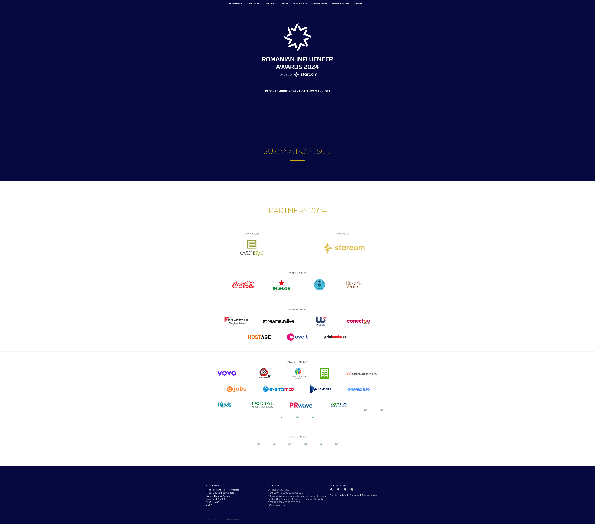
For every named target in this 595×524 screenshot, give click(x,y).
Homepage (235, 3)
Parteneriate (341, 3)
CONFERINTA (320, 3)
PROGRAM (253, 3)
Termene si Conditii (215, 498)
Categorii (270, 3)
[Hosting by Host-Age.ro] (259, 342)
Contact (360, 3)
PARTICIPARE (300, 3)
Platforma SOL (213, 502)
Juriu (284, 3)
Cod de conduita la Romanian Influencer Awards (354, 495)
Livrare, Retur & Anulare (218, 495)
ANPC (209, 505)
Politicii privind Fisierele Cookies (222, 489)
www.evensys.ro (233, 519)
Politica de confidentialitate (220, 492)
